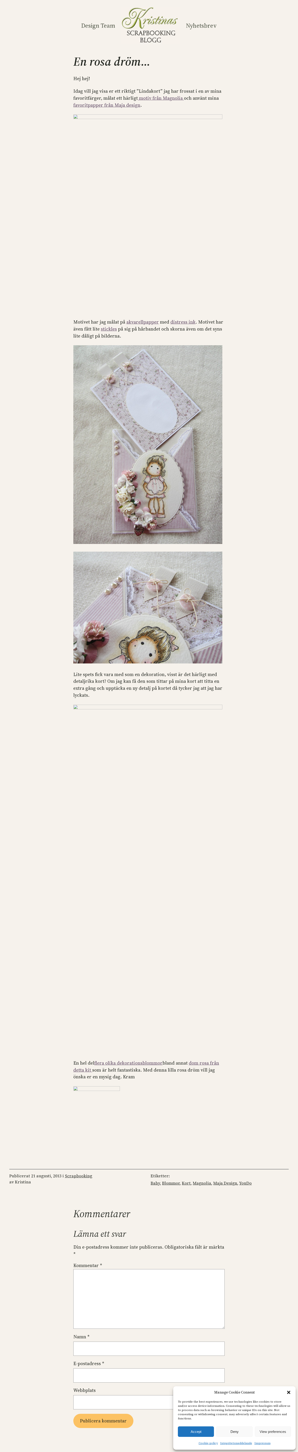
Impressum (262, 1443)
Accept (196, 1432)
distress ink (183, 322)
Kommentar (87, 1265)
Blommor (171, 1183)
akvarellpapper (142, 322)
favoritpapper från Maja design (106, 105)
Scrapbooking (78, 1176)
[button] (288, 1392)
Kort (186, 1183)
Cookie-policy (208, 1443)
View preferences (273, 1432)
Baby (155, 1183)
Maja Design (225, 1183)
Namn (81, 1336)
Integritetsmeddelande (236, 1443)
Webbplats (84, 1390)
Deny (234, 1432)
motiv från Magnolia (161, 98)
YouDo (245, 1183)
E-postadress (88, 1363)
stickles (109, 329)
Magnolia (202, 1183)
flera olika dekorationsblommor (128, 1063)
